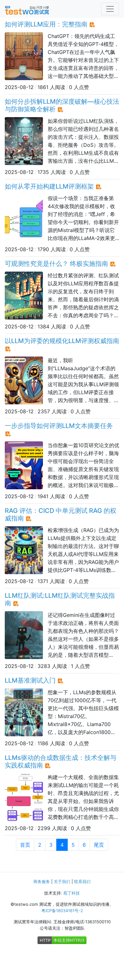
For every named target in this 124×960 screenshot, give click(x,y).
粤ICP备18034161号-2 (62, 910)
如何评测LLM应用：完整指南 (46, 24)
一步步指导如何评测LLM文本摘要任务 (59, 426)
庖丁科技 (71, 893)
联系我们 (82, 881)
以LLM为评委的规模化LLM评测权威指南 (62, 341)
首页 (25, 845)
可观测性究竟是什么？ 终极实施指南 (56, 263)
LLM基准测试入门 (30, 680)
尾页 (99, 845)
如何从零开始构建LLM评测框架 (49, 186)
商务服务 (41, 881)
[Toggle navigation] (110, 9)
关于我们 (62, 881)
